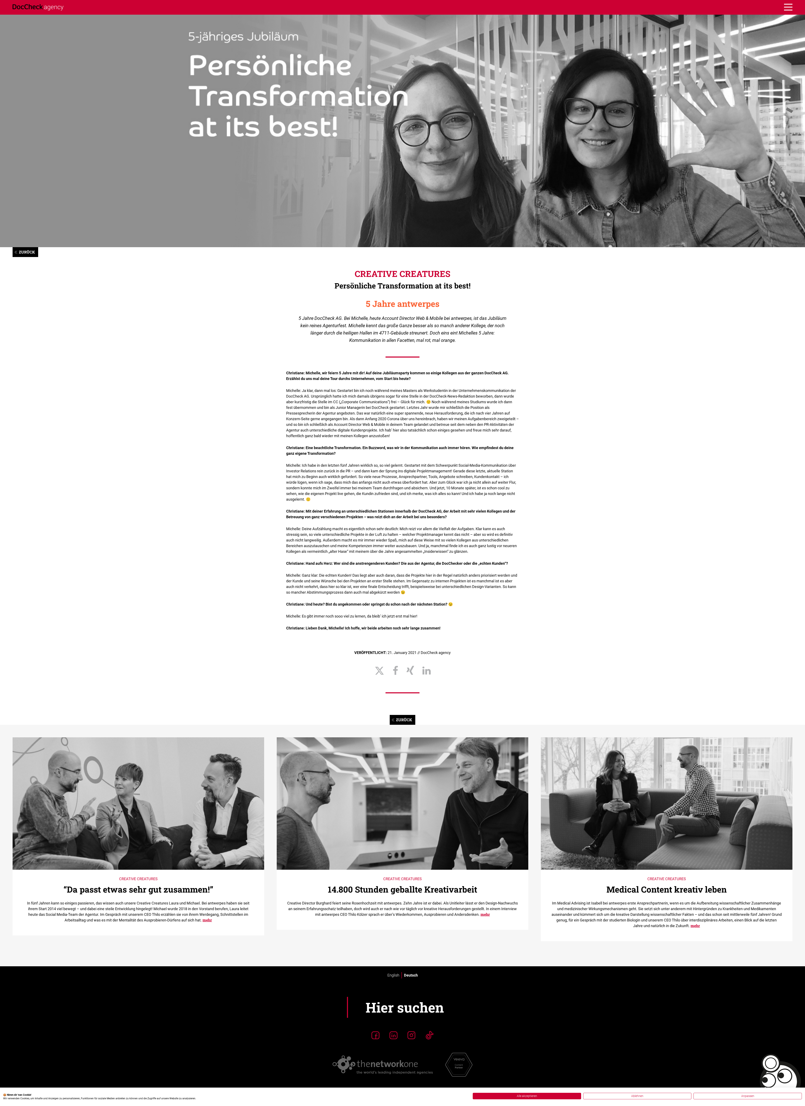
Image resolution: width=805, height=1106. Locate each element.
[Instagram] (411, 1035)
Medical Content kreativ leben (666, 889)
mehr (207, 920)
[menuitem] (393, 975)
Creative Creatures (402, 273)
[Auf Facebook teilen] (395, 671)
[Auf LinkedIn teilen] (426, 671)
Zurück (27, 252)
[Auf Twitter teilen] (379, 671)
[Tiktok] (430, 1035)
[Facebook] (375, 1035)
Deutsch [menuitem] (411, 975)
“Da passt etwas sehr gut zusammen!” (138, 889)
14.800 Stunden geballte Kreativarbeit (402, 889)
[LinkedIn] (393, 1035)
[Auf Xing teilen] (410, 671)
